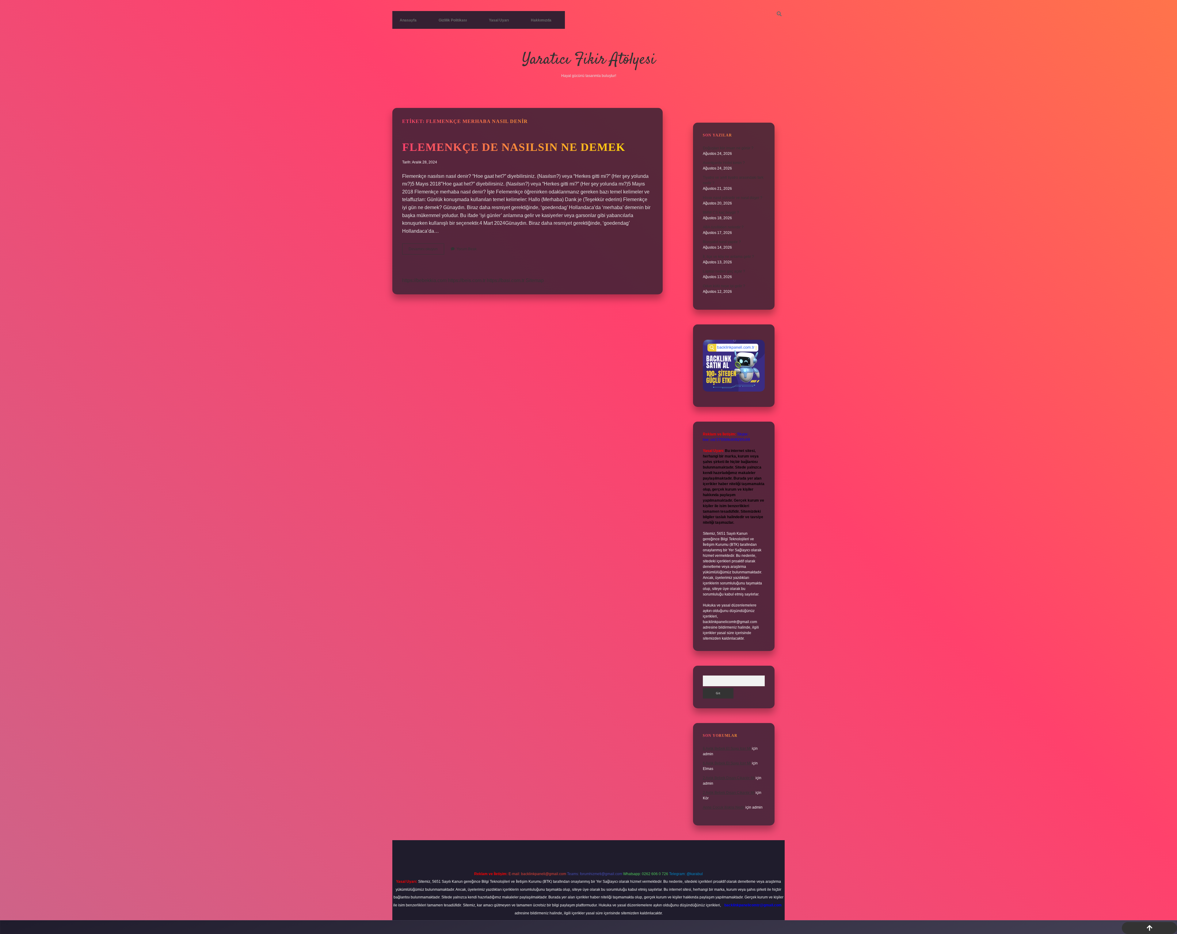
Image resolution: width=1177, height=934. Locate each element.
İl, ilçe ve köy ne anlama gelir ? (728, 257)
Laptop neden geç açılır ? (724, 271)
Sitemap (535, 280)
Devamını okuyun (426, 251)
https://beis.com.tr (467, 280)
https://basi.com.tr (505, 280)
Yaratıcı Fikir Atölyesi (588, 60)
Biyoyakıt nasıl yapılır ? (722, 242)
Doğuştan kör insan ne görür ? (728, 148)
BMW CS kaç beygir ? (721, 212)
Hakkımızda (541, 20)
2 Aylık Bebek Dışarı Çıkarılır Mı (729, 778)
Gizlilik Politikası (453, 20)
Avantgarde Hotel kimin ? (724, 163)
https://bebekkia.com (424, 280)
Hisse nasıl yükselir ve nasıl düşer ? (732, 198)
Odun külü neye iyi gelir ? (724, 286)
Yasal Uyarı (499, 20)
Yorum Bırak (466, 249)
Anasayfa (408, 20)
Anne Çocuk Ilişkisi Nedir (724, 807)
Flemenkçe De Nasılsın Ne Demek (513, 147)
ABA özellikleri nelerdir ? (723, 227)
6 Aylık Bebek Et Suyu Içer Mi (727, 748)
